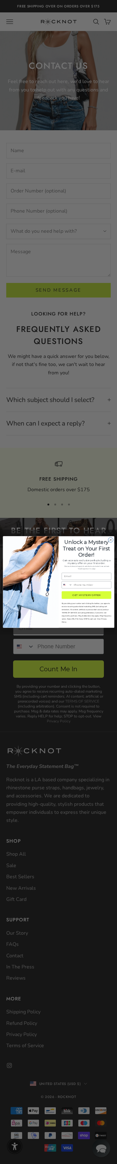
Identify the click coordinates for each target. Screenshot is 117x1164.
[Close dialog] (110, 539)
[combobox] (67, 584)
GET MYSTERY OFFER (86, 595)
